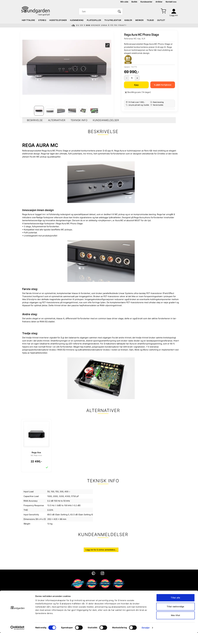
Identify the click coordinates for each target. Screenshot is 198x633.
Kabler (128, 20)
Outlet (161, 20)
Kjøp (136, 85)
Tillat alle (175, 597)
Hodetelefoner (58, 20)
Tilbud (150, 20)
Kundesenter (146, 2)
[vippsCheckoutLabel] (162, 84)
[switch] (79, 627)
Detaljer (146, 627)
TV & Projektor (112, 20)
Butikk (134, 2)
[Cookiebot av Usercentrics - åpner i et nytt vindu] (17, 628)
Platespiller (94, 20)
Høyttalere (28, 20)
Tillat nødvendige (175, 606)
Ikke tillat (175, 615)
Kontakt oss (171, 2)
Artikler (159, 2)
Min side (124, 2)
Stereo (42, 20)
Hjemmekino (77, 20)
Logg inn (174, 15)
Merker (139, 20)
